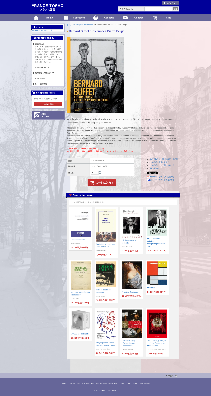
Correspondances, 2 (79, 240)
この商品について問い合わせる (162, 165)
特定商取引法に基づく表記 (106, 384)
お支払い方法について (43, 68)
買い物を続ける (156, 168)
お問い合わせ (40, 78)
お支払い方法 (74, 384)
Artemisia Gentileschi (130, 292)
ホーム (69, 25)
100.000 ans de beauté (80, 334)
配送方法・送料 (88, 384)
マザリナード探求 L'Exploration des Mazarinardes (129, 343)
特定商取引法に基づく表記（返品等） (164, 159)
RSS (43, 114)
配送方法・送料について (44, 73)
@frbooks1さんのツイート (42, 30)
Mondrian (151, 288)
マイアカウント (170, 3)
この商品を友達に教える (159, 162)
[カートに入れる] (101, 182)
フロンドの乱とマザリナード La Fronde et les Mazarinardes (156, 343)
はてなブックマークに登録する (162, 180)
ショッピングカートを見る (47, 104)
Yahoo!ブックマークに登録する (162, 177)
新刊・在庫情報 (41, 84)
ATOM (45, 116)
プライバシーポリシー (128, 384)
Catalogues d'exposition (83, 25)
